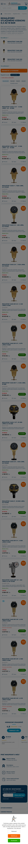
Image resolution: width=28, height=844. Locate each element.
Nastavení (14, 831)
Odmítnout (14, 836)
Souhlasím (14, 840)
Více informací (17, 828)
